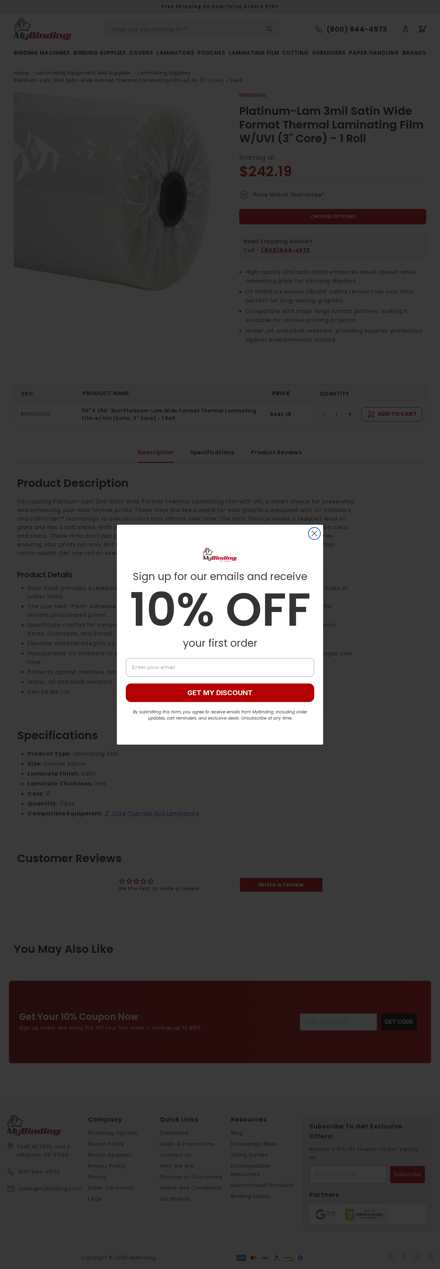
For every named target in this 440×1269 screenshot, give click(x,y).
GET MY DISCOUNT (220, 693)
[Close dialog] (314, 533)
